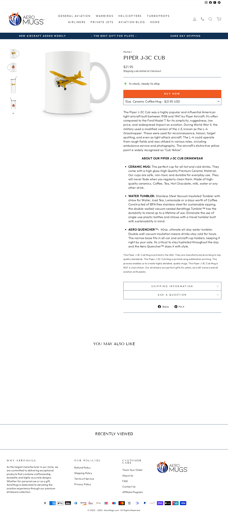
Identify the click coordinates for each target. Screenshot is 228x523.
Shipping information (172, 286)
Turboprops (158, 16)
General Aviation (74, 16)
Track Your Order (132, 469)
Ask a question (172, 294)
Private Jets (102, 22)
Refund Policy (82, 467)
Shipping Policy (83, 473)
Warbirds (105, 16)
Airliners (77, 22)
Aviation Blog (132, 22)
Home (155, 22)
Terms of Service (84, 478)
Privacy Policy (82, 484)
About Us (127, 475)
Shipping (128, 71)
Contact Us (129, 486)
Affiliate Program (132, 492)
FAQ (125, 481)
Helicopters (130, 16)
